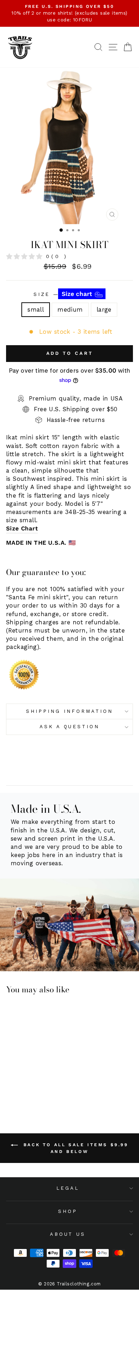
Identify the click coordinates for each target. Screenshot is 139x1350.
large (104, 309)
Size (64, 293)
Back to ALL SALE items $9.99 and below (74, 1148)
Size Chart (22, 528)
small (35, 309)
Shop (67, 1211)
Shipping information (69, 711)
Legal (67, 1188)
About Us (68, 1234)
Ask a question (70, 726)
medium (70, 309)
